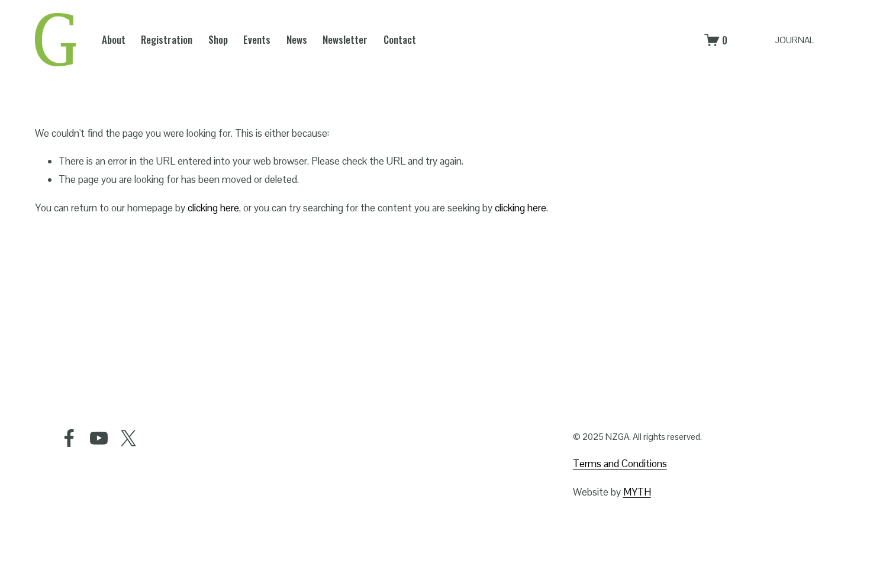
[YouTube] (98, 438)
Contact (400, 39)
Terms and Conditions (620, 463)
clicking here (213, 207)
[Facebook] (69, 438)
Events (256, 39)
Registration (166, 39)
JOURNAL (794, 40)
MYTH (637, 492)
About (113, 39)
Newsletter (345, 39)
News (296, 39)
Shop (218, 39)
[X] (128, 438)
